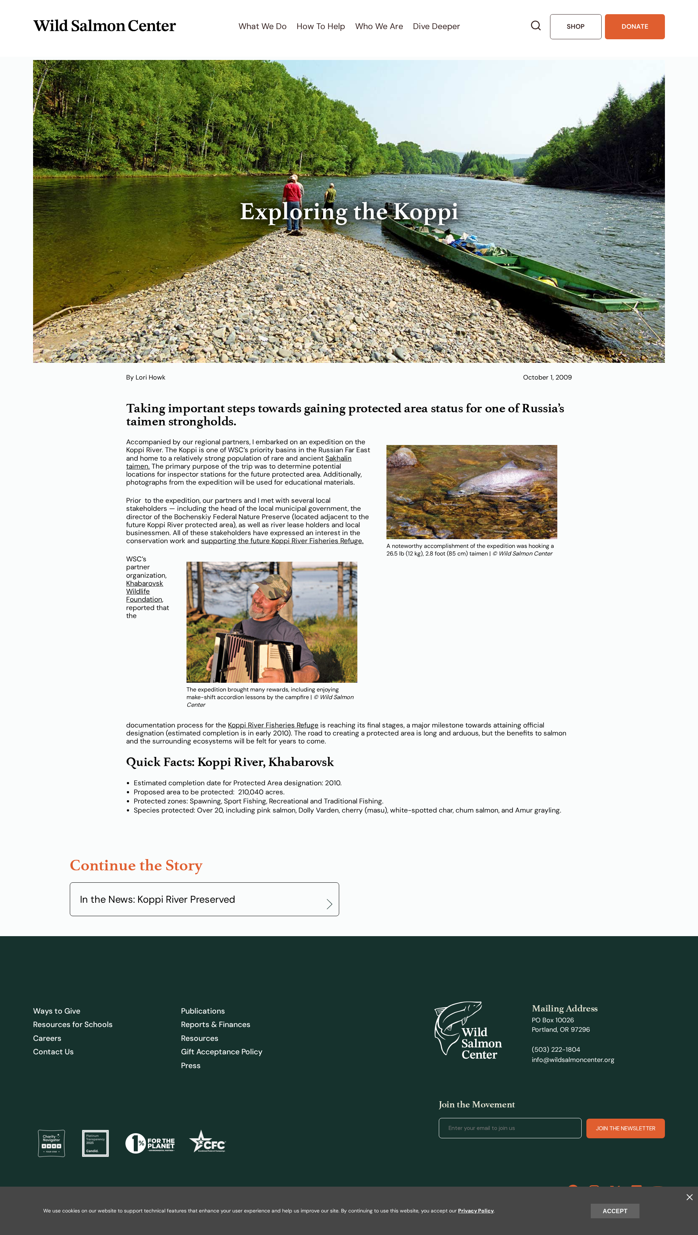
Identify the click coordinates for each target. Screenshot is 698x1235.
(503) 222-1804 (556, 1049)
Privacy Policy (476, 1210)
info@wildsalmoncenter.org (573, 1059)
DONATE (635, 26)
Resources (199, 1038)
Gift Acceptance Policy (221, 1051)
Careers (47, 1038)
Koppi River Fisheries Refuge (273, 725)
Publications (203, 1011)
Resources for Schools (73, 1024)
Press (191, 1065)
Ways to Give (56, 1011)
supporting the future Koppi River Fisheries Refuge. (282, 541)
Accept (615, 1211)
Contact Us (53, 1051)
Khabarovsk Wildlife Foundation (144, 591)
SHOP (576, 26)
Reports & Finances (215, 1024)
